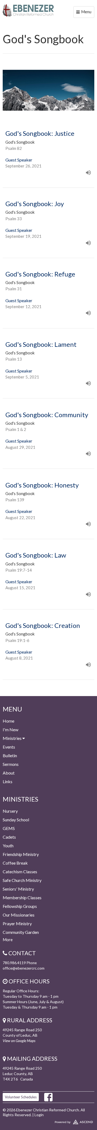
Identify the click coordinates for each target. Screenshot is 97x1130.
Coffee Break (15, 862)
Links (7, 781)
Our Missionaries (18, 914)
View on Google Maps (19, 1040)
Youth (8, 845)
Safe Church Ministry (22, 880)
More (8, 939)
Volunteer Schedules (21, 1097)
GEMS (9, 828)
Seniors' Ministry (18, 888)
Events (9, 746)
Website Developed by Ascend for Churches (48, 1121)
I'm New (10, 729)
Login (39, 1114)
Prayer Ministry (17, 923)
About (9, 772)
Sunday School (16, 819)
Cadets (9, 836)
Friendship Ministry (21, 854)
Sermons (11, 764)
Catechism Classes (20, 871)
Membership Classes (22, 897)
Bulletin (10, 755)
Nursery (10, 810)
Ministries (12, 738)
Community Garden (21, 932)
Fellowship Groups (20, 906)
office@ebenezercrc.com (23, 968)
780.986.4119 (14, 962)
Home (8, 720)
